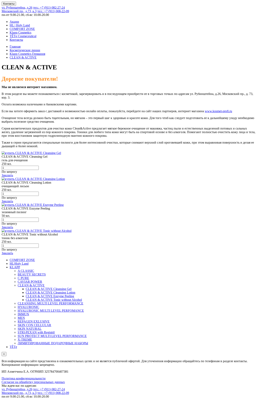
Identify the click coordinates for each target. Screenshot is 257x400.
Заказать (7, 175)
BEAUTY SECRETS (32, 274)
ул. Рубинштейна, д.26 (17, 7)
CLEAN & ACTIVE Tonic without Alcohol (54, 299)
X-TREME (25, 339)
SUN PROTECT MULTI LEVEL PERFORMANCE (52, 336)
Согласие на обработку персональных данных (33, 382)
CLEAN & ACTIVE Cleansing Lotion (50, 292)
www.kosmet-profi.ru (218, 111)
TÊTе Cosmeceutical (23, 36)
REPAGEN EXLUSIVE (34, 321)
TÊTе (13, 347)
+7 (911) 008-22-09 (53, 11)
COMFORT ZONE (22, 29)
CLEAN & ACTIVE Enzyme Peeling (50, 296)
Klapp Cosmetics (20, 32)
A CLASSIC (26, 270)
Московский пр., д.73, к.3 (19, 11)
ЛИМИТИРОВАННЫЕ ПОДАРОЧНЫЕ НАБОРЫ (53, 343)
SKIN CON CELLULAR (34, 325)
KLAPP (15, 267)
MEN (21, 318)
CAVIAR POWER (30, 281)
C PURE (23, 278)
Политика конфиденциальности (24, 378)
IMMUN (23, 314)
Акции (14, 21)
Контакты (8, 3)
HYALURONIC (28, 307)
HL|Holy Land (19, 263)
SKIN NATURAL (30, 328)
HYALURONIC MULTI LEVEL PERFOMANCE (51, 310)
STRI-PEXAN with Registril (36, 332)
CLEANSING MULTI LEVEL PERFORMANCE (50, 303)
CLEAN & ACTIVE (31, 285)
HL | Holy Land (20, 25)
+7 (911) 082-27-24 (49, 7)
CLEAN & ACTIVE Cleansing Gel (48, 289)
